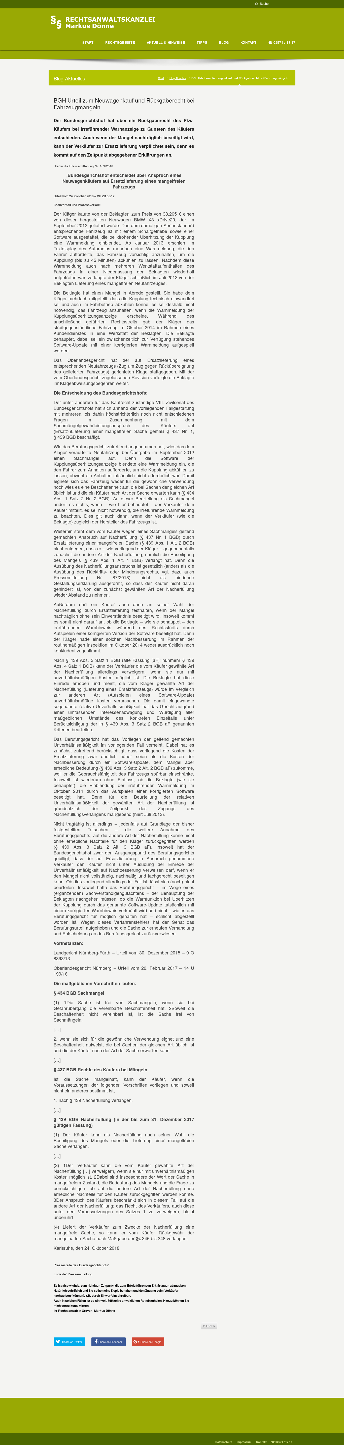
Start (161, 78)
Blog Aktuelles (177, 78)
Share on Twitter (72, 1342)
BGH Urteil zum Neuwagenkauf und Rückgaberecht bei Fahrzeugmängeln (124, 103)
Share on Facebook (110, 1342)
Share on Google (151, 1342)
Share (209, 1325)
